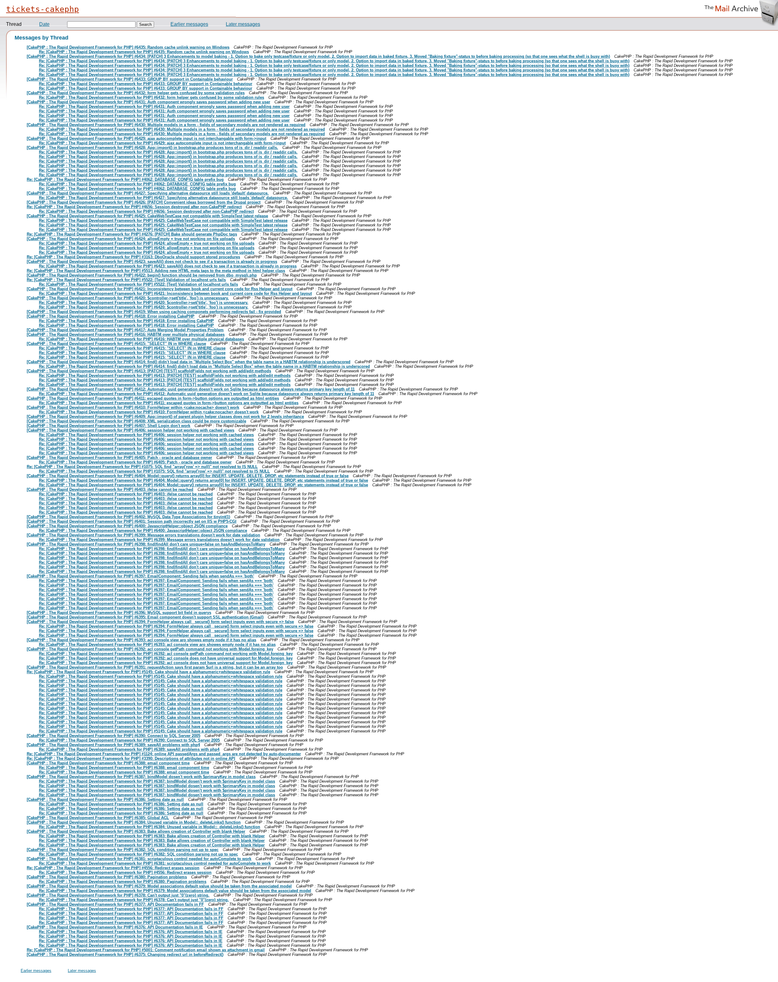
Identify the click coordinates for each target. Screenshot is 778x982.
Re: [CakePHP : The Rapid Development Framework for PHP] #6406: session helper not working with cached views (146, 434)
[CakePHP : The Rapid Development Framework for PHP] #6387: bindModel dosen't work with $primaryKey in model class (141, 776)
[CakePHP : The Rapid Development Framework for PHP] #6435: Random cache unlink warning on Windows (128, 47)
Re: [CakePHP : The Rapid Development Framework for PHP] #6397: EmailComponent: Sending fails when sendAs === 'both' (156, 580)
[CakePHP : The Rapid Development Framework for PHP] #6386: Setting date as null (105, 799)
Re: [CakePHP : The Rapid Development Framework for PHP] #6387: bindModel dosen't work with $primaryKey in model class (157, 781)
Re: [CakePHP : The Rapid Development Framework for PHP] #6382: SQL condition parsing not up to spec (138, 854)
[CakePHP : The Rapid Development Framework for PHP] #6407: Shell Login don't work (108, 425)
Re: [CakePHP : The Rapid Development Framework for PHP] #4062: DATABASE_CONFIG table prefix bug (125, 179)
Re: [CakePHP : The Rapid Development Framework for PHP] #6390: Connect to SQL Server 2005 (129, 740)
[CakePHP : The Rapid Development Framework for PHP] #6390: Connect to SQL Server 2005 (113, 735)
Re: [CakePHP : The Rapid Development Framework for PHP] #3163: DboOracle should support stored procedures (133, 257)
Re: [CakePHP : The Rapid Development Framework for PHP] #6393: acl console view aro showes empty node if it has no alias (157, 644)
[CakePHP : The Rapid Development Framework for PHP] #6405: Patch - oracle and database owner (119, 457)
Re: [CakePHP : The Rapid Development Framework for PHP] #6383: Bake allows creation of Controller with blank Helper (152, 836)
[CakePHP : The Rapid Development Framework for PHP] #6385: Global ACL (98, 817)
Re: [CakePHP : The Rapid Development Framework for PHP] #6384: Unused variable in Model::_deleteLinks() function (149, 827)
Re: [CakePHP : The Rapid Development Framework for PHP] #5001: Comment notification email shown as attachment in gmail (146, 950)
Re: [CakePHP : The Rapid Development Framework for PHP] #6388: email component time (124, 767)
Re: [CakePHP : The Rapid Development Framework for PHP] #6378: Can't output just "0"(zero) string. (134, 900)
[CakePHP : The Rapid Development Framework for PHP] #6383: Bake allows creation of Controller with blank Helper (136, 831)
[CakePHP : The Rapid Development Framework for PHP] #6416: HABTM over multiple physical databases (126, 334)
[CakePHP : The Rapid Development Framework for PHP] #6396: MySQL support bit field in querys (119, 612)
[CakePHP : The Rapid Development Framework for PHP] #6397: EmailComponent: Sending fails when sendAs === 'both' (140, 576)
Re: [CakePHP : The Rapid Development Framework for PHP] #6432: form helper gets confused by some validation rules (151, 97)
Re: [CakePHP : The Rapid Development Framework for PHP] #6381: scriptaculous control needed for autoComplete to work (155, 863)
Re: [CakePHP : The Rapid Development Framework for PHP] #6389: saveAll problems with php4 (129, 749)
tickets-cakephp (42, 9)
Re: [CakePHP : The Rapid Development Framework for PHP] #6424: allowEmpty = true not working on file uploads (146, 243)
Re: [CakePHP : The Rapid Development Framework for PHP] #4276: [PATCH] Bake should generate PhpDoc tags (132, 234)
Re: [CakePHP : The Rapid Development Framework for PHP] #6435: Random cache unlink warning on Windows (144, 52)
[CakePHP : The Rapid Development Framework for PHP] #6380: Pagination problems (107, 877)
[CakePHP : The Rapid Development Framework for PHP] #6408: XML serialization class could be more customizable (136, 421)
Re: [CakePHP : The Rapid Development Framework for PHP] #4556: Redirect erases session (113, 868)
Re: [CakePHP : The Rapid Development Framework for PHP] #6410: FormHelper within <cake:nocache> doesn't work (149, 412)
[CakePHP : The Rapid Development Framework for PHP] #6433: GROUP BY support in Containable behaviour (130, 79)
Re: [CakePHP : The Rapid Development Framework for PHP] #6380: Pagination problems (122, 881)
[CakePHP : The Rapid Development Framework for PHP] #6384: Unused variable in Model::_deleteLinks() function (134, 822)
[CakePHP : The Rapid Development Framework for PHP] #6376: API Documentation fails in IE (115, 927)
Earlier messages (189, 24)
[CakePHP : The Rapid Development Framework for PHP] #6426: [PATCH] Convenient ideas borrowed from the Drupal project (143, 202)
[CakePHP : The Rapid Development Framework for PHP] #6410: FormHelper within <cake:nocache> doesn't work (133, 407)
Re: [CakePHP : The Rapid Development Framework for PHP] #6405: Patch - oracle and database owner (135, 462)
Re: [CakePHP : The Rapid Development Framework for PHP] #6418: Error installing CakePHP (126, 321)
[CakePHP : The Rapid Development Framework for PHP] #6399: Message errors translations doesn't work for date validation (143, 535)
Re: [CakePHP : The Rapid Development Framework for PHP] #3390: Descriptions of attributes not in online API (131, 758)
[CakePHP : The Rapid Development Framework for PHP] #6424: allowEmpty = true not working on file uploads (131, 238)
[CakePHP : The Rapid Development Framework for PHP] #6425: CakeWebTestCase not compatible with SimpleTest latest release (147, 216)
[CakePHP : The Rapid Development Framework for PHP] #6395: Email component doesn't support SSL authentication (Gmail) (145, 617)
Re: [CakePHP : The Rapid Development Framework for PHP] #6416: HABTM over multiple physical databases (141, 339)
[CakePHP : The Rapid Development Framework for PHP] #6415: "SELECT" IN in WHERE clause (116, 343)
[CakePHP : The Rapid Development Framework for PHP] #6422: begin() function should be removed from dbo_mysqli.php (142, 275)
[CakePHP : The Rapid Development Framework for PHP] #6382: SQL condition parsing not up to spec (123, 849)
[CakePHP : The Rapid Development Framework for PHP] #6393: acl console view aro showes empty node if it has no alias (141, 640)
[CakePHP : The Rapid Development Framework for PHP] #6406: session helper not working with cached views (130, 430)
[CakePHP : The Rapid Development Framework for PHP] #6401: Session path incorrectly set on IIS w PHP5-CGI (131, 521)
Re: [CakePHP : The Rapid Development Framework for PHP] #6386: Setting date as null (121, 804)
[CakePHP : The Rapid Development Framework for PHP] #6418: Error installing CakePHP (110, 316)
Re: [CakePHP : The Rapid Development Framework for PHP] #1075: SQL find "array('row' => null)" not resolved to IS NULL (142, 466)
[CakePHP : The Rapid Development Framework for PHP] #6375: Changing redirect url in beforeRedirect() (125, 954)
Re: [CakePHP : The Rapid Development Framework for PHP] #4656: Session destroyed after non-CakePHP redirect (134, 207)
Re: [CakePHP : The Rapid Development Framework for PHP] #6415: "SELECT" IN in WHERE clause (132, 348)
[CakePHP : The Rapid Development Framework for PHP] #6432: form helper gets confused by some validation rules (136, 93)
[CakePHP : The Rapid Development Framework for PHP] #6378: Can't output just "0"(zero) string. (118, 895)
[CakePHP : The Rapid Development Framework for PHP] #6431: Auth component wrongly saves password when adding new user (148, 102)
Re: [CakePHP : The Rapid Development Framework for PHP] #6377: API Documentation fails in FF (131, 909)
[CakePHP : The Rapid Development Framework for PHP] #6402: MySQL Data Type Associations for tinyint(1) (128, 517)
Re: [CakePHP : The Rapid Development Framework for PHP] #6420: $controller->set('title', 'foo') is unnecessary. (143, 302)
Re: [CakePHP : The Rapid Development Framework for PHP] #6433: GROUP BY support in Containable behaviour (145, 83)
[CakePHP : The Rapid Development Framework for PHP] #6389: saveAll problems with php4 (113, 745)
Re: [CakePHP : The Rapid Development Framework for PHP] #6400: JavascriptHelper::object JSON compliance (143, 530)
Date (44, 24)
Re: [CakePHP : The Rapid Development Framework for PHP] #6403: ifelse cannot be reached (126, 494)
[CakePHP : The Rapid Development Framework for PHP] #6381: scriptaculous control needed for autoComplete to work (139, 858)
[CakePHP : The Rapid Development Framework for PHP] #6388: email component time (108, 763)
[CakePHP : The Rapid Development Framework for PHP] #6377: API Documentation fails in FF (115, 904)
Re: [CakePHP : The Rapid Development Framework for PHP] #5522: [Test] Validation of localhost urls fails (126, 279)
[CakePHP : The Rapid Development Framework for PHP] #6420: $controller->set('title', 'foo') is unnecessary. (128, 298)
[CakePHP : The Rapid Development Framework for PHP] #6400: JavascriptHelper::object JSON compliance (127, 526)
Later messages (243, 24)
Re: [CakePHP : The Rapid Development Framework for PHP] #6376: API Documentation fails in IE (130, 931)
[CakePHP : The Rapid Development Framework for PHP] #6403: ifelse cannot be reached (110, 489)
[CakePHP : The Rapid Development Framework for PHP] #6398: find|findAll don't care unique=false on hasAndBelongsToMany (146, 544)
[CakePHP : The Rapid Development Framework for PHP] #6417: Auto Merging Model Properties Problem (125, 330)
